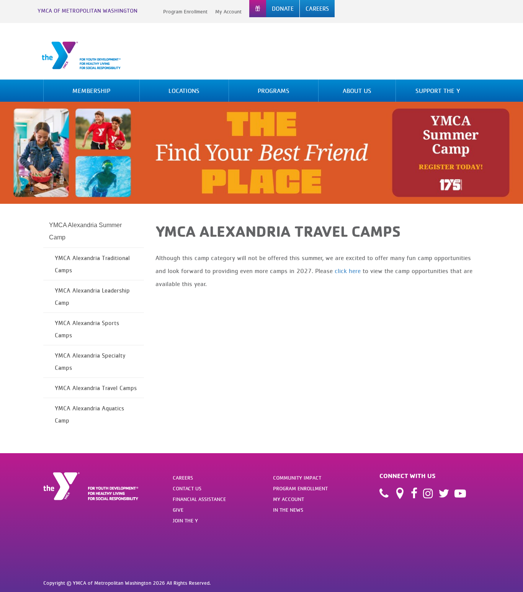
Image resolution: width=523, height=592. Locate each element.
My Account (228, 11)
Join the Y (185, 520)
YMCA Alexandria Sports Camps (87, 328)
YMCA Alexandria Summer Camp (85, 231)
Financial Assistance (199, 499)
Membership (91, 90)
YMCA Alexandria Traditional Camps (92, 263)
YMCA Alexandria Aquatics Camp (89, 414)
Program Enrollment (185, 11)
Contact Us (187, 488)
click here (348, 271)
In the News (288, 510)
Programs (273, 90)
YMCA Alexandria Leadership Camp (92, 296)
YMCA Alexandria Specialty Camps (90, 361)
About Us (357, 90)
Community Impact (297, 478)
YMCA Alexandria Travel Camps (96, 387)
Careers (183, 478)
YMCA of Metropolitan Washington (87, 10)
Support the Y (437, 90)
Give (178, 510)
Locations (183, 90)
